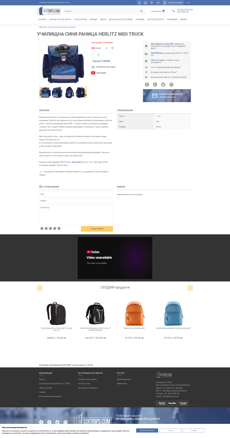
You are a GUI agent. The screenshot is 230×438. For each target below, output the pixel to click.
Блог (158, 3)
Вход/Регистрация (176, 3)
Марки (183, 19)
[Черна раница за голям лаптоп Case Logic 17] (56, 313)
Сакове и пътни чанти (60, 19)
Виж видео (101, 73)
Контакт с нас (84, 383)
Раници (93, 19)
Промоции (172, 19)
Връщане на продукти (88, 388)
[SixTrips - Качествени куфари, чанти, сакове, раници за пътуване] (49, 10)
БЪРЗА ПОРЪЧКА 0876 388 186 (185, 11)
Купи (56, 344)
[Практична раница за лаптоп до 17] (95, 313)
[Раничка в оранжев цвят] (134, 313)
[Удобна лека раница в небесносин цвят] (173, 313)
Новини (42, 392)
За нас (42, 379)
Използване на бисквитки (50, 396)
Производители (124, 379)
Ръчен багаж (80, 19)
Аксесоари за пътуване (121, 19)
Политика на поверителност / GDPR (54, 383)
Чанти (103, 19)
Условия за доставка (87, 379)
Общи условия (45, 388)
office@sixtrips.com (170, 396)
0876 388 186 (174, 393)
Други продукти (155, 19)
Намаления (122, 383)
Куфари (42, 19)
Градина (140, 19)
